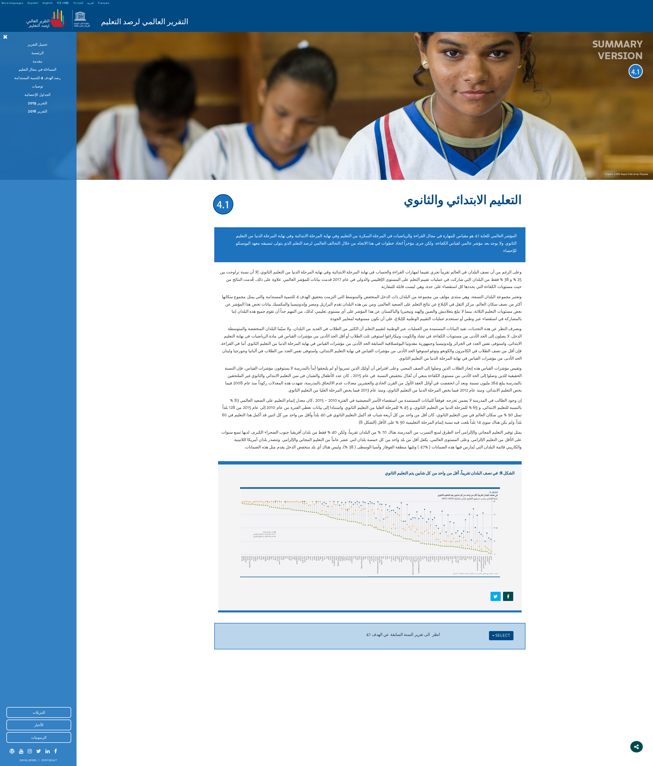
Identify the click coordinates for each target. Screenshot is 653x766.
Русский (78, 3)
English (48, 3)
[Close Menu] (5, 37)
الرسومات (38, 737)
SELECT (502, 635)
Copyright (49, 760)
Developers (28, 760)
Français (103, 3)
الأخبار (38, 725)
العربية (90, 3)
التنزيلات (39, 712)
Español (33, 3)
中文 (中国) (63, 3)
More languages (12, 3)
